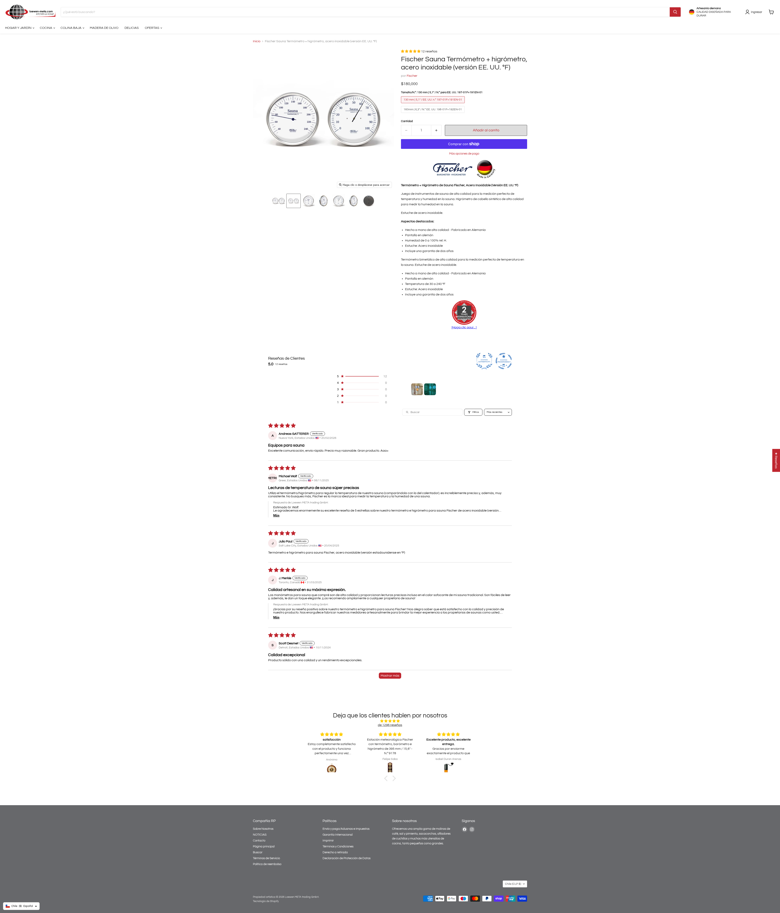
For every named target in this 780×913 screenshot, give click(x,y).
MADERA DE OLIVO (104, 27)
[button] (278, 201)
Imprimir (328, 840)
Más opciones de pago (464, 153)
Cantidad (407, 121)
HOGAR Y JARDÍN (18, 27)
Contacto (259, 840)
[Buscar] (675, 12)
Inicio (256, 41)
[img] (390, 721)
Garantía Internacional (338, 834)
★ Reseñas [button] (776, 460)
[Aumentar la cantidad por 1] (436, 130)
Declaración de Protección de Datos (346, 858)
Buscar (257, 852)
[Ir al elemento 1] (417, 389)
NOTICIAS (259, 834)
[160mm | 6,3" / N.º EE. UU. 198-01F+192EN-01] (433, 114)
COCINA (46, 27)
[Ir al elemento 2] (430, 389)
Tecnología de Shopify (266, 901)
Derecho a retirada (335, 852)
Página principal (264, 846)
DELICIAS (132, 27)
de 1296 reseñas (390, 725)
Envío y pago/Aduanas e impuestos (346, 828)
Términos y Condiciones (338, 846)
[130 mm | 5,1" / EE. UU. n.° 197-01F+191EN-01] (433, 104)
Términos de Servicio (266, 858)
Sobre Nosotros (263, 828)
